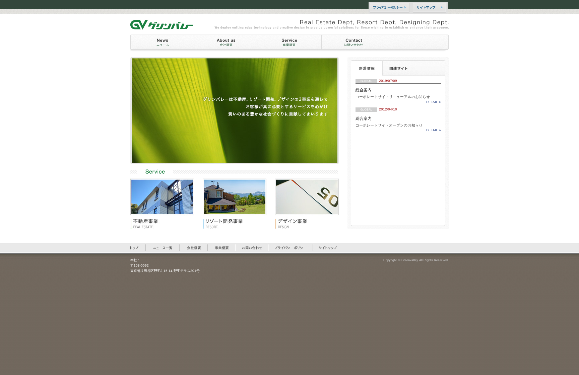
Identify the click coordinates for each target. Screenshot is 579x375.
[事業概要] (290, 43)
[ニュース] (162, 43)
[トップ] (138, 247)
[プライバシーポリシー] (389, 8)
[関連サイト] (398, 68)
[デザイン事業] (311, 204)
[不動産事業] (162, 204)
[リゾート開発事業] (239, 204)
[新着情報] (367, 68)
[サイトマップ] (431, 8)
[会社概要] (226, 43)
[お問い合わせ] (353, 43)
